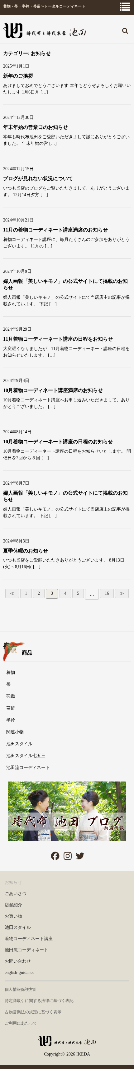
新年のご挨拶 (18, 76)
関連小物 (15, 732)
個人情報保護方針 (21, 989)
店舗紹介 (13, 905)
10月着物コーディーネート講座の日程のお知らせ (58, 441)
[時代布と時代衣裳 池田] (67, 1043)
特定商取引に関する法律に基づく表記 (39, 1000)
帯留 (10, 708)
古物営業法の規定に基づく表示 (33, 1012)
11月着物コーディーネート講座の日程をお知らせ (58, 339)
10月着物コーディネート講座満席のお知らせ (53, 390)
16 (107, 593)
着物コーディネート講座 (29, 938)
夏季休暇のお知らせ (25, 550)
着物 (10, 672)
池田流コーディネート (28, 767)
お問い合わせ (18, 961)
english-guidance (19, 972)
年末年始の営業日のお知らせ (35, 127)
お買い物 (13, 916)
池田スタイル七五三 (25, 755)
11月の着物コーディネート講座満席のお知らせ (55, 229)
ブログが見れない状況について (38, 178)
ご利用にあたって (21, 1023)
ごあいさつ (15, 893)
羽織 (10, 696)
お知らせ (13, 882)
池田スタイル (19, 743)
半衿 (10, 720)
